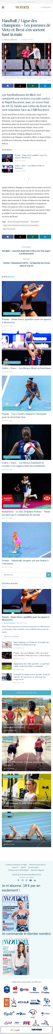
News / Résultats (11, 314)
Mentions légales (37, 870)
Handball (34, 222)
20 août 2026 (7, 567)
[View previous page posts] (24, 179)
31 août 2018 (9, 768)
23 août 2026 (7, 518)
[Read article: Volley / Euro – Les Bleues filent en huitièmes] (7, 168)
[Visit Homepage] (22, 7)
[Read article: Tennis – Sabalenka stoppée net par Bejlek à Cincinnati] (26, 540)
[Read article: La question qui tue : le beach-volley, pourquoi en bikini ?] (26, 715)
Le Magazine (46, 7)
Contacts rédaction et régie (16, 865)
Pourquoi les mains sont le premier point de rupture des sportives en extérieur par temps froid (32, 676)
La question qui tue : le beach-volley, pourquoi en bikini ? (23, 725)
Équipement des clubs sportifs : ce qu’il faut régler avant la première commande (31, 665)
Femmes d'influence (13, 776)
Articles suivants (13, 636)
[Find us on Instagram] (23, 880)
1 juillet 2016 (9, 844)
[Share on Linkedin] (45, 86)
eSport (23, 867)
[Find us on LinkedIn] (35, 880)
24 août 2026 (20, 171)
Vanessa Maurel (10, 40)
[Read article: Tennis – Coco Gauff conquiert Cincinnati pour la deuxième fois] (26, 393)
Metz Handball (9, 229)
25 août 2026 (19, 682)
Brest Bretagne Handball (18, 222)
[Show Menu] (3, 7)
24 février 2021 (10, 806)
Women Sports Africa (37, 865)
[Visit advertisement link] (26, 1030)
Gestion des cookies (26, 877)
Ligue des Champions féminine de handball (20, 225)
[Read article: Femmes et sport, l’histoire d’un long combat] (26, 829)
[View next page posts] (29, 179)
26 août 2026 (20, 160)
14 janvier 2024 (27, 40)
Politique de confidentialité (18, 870)
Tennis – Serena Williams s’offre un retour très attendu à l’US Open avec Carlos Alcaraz (32, 654)
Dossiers (8, 814)
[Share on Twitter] (20, 86)
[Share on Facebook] (8, 86)
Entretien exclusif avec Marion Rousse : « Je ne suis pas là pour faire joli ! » (26, 801)
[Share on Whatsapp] (33, 86)
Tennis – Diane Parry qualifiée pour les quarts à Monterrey (31, 156)
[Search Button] (48, 574)
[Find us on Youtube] (31, 880)
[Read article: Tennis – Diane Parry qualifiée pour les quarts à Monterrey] (7, 158)
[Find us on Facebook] (26, 880)
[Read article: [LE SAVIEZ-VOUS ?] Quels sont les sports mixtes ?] (26, 753)
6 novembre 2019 (11, 730)
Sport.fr (15, 867)
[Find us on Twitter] (18, 880)
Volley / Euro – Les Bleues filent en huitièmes (26, 368)
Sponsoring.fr (33, 867)
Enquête (8, 700)
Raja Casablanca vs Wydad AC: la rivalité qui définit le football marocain (31, 643)
